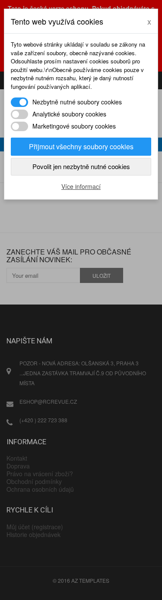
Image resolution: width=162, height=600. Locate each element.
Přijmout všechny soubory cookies (81, 146)
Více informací (81, 186)
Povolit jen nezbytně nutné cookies (81, 166)
